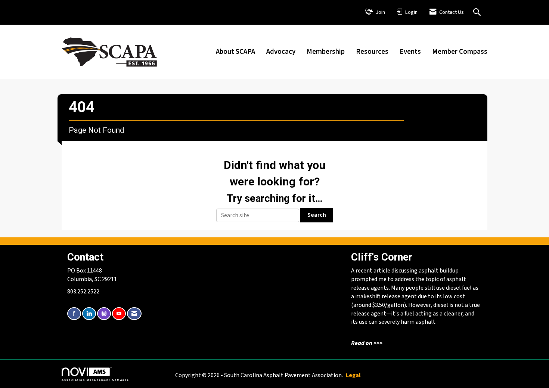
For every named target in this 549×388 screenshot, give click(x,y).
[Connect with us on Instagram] (104, 313)
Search (316, 215)
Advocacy (280, 51)
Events (410, 51)
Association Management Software (95, 379)
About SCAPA (235, 51)
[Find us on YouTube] (119, 313)
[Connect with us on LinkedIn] (89, 313)
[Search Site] (478, 12)
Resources (372, 51)
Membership (326, 51)
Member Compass (459, 51)
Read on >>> (366, 343)
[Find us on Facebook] (74, 313)
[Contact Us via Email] (134, 313)
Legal (353, 375)
